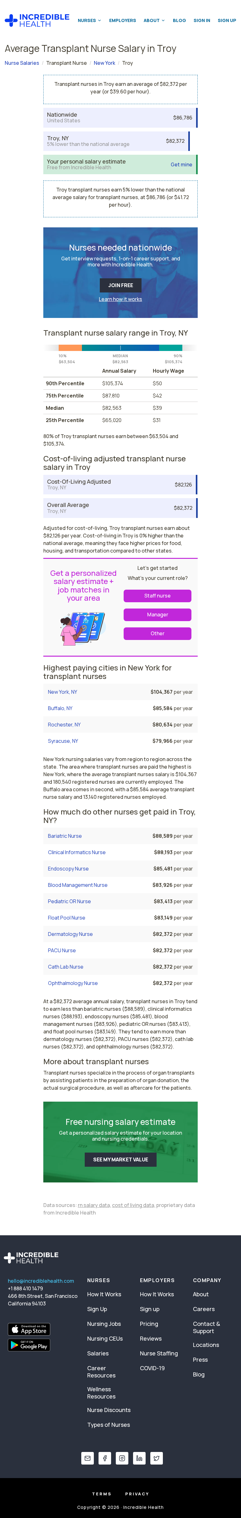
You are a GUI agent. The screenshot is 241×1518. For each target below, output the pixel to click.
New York (104, 62)
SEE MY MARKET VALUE (120, 1159)
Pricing (149, 1323)
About (152, 20)
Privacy (137, 1494)
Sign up (149, 1309)
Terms (102, 1494)
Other (157, 633)
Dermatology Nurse (70, 934)
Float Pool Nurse (66, 917)
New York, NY (62, 691)
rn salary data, (94, 1205)
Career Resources (101, 1371)
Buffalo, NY (60, 708)
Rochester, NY (64, 724)
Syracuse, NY (63, 740)
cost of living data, (133, 1205)
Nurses (87, 20)
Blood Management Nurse (78, 884)
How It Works (104, 1294)
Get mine (181, 165)
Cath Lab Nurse (65, 966)
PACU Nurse (62, 950)
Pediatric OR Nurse (69, 901)
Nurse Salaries (22, 62)
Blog (179, 20)
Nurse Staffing (159, 1353)
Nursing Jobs (104, 1323)
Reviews (151, 1338)
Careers (204, 1309)
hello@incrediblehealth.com (41, 1280)
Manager (157, 614)
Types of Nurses (108, 1424)
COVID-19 (152, 1368)
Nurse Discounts (109, 1410)
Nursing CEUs (105, 1338)
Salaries (98, 1353)
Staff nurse (157, 595)
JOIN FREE (120, 285)
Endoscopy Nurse (68, 868)
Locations (206, 1344)
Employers (122, 20)
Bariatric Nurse (65, 835)
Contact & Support (206, 1327)
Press (200, 1359)
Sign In (202, 20)
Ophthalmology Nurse (73, 983)
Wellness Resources (101, 1392)
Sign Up (227, 20)
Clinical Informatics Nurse (77, 852)
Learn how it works (120, 299)
